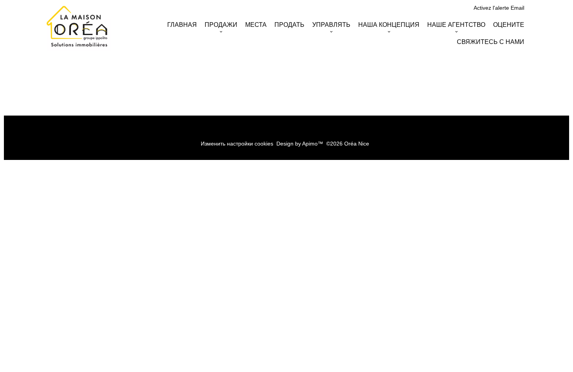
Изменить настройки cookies (237, 143)
